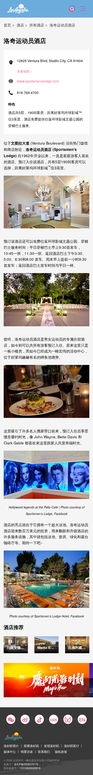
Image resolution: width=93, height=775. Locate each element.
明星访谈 (27, 751)
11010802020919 (29, 768)
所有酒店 (36, 25)
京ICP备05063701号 (26, 764)
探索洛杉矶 (31, 746)
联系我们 (44, 751)
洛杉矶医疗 (71, 746)
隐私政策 (61, 751)
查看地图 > (24, 71)
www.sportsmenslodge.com (38, 81)
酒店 (20, 25)
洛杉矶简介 (11, 746)
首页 (7, 25)
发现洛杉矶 (51, 746)
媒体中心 (10, 751)
